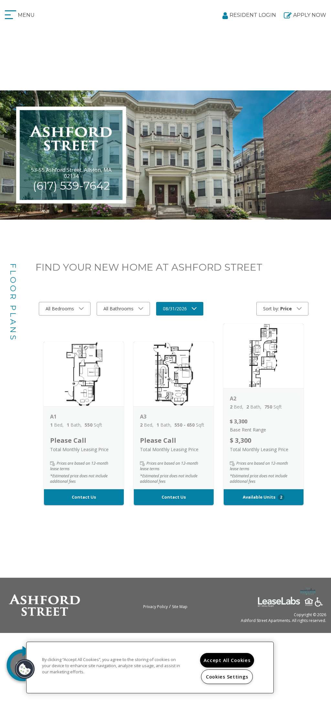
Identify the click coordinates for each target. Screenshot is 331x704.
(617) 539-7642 (71, 185)
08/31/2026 (175, 308)
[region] (150, 667)
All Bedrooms (60, 308)
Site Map (179, 606)
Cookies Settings (227, 677)
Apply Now (309, 15)
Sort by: (277, 308)
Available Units (262, 497)
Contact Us (84, 497)
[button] (84, 374)
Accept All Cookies (227, 660)
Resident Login (253, 15)
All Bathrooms (118, 308)
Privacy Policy (155, 606)
